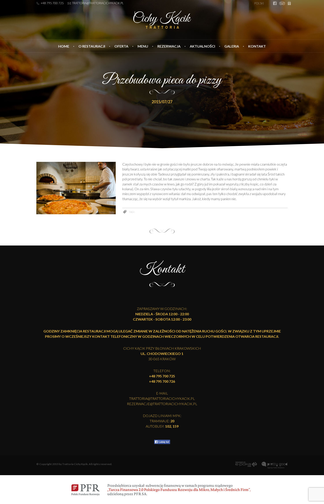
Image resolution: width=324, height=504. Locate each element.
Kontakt (257, 46)
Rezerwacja (169, 46)
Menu (143, 46)
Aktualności (202, 46)
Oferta (121, 46)
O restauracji (91, 46)
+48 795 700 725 (52, 3)
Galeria (231, 46)
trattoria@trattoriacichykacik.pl (98, 3)
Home (63, 46)
